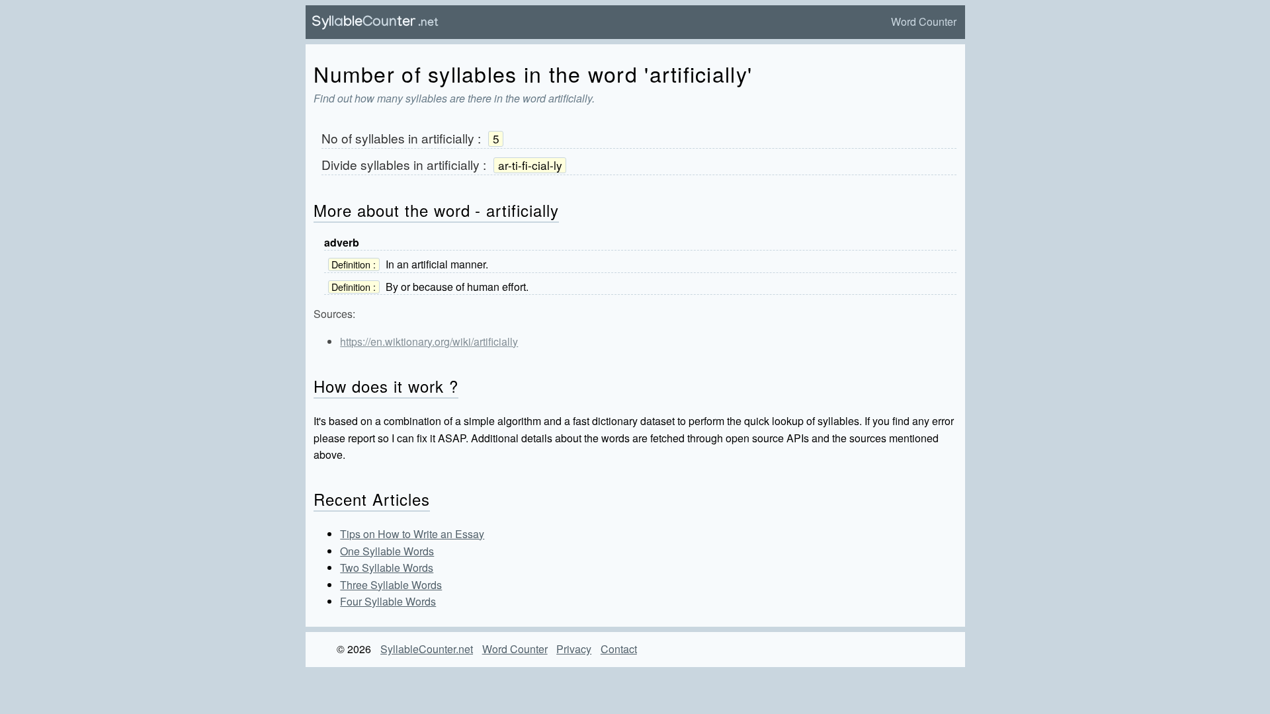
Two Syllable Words (386, 567)
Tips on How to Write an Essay (412, 533)
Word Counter (923, 21)
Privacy (573, 648)
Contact (619, 648)
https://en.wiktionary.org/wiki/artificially (429, 341)
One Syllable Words (387, 551)
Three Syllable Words (391, 584)
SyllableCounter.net (426, 648)
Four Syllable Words (388, 601)
